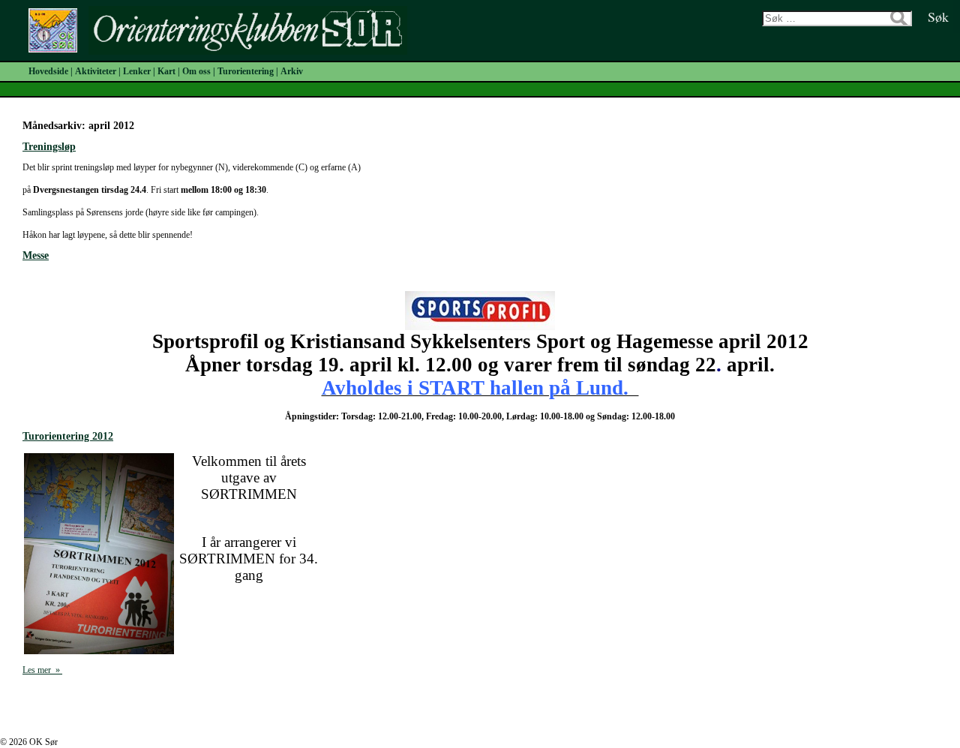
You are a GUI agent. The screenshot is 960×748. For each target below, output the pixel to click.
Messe (35, 255)
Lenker (137, 71)
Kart (167, 71)
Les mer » (42, 670)
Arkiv (291, 71)
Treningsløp (49, 146)
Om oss (196, 71)
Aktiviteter (95, 71)
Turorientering (246, 71)
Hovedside (48, 71)
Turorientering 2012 (67, 436)
